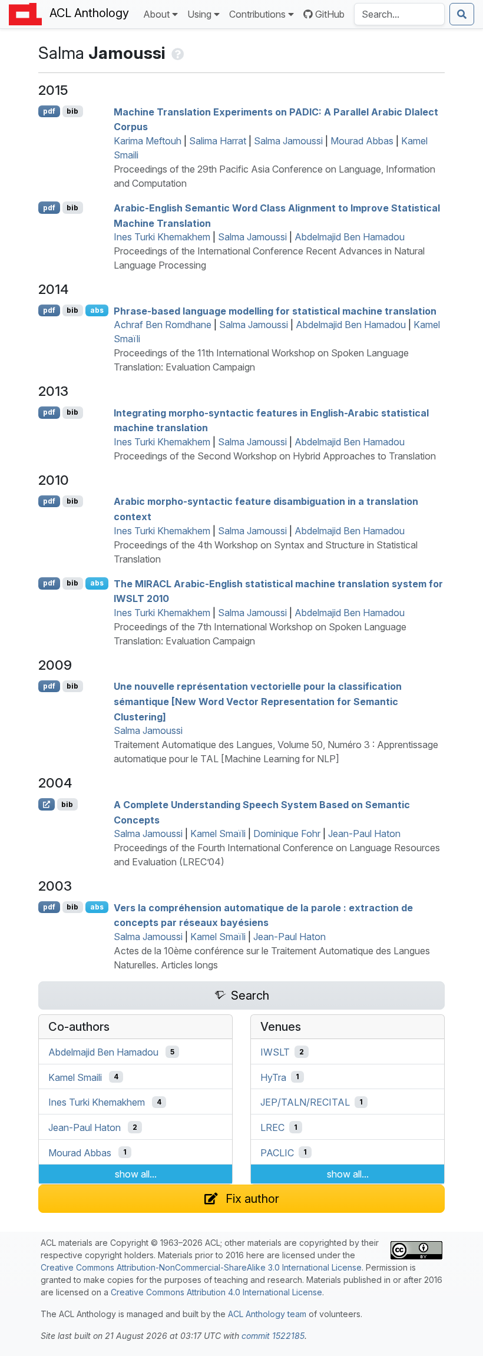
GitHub (330, 14)
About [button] (156, 14)
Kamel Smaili (75, 1077)
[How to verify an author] (176, 52)
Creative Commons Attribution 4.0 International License (216, 1292)
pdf (49, 111)
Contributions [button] (257, 14)
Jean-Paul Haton (364, 833)
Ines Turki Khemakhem (162, 237)
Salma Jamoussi (288, 141)
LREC (272, 1127)
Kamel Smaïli (218, 833)
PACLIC (277, 1152)
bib (72, 111)
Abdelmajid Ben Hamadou (350, 237)
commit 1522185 (273, 1336)
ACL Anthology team (267, 1314)
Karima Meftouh (147, 141)
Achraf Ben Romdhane (162, 324)
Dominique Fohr (286, 833)
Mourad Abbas (361, 141)
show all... (136, 1174)
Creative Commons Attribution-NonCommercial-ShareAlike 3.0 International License (201, 1267)
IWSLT (275, 1052)
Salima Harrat (217, 141)
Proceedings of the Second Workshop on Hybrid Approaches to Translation (275, 456)
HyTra (273, 1077)
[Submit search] (461, 14)
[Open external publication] (46, 804)
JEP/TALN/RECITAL (305, 1102)
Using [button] (199, 14)
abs (97, 310)
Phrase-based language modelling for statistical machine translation (275, 310)
